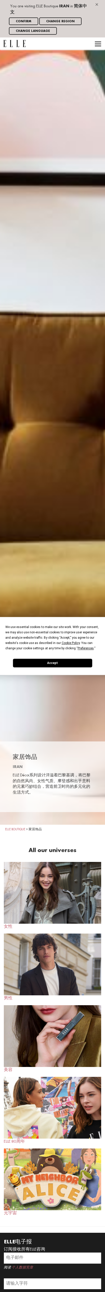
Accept (52, 663)
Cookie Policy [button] (71, 643)
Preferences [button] (86, 648)
